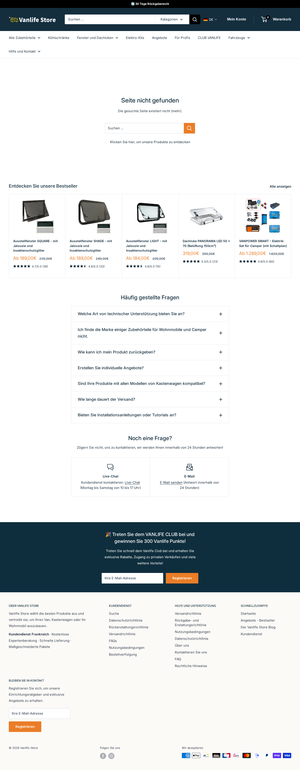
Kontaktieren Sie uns (191, 652)
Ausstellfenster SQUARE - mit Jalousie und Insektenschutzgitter (35, 245)
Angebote (159, 38)
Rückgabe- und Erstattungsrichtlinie (190, 622)
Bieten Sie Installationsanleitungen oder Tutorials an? (127, 415)
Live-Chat (132, 482)
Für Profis (182, 38)
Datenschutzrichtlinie (126, 620)
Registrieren (182, 578)
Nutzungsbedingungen (127, 648)
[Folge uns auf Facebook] (103, 756)
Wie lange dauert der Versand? (106, 399)
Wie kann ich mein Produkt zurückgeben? (116, 352)
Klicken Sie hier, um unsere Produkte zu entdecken (150, 142)
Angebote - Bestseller (258, 620)
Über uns (182, 645)
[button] (210, 19)
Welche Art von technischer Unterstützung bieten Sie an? (131, 313)
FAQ (178, 659)
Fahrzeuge (236, 38)
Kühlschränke (58, 38)
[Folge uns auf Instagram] (111, 756)
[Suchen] (194, 19)
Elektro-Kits (135, 38)
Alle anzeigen (281, 186)
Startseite (248, 613)
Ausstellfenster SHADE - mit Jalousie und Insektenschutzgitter (91, 245)
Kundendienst (251, 634)
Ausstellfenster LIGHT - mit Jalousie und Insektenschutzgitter (146, 245)
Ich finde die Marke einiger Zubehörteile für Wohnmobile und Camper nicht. (142, 333)
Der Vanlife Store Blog (258, 627)
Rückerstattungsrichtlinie (128, 627)
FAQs (113, 641)
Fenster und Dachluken (95, 38)
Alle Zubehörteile (22, 38)
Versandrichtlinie (122, 634)
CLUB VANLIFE (209, 38)
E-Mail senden (171, 482)
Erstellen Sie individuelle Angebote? (111, 368)
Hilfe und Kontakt (22, 51)
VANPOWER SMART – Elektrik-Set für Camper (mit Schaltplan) (263, 243)
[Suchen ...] (189, 128)
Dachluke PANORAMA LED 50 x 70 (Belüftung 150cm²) (206, 243)
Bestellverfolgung (123, 654)
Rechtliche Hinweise (191, 666)
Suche (114, 613)
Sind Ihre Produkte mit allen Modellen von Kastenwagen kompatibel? (141, 383)
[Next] (291, 236)
